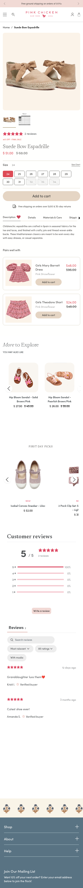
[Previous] (4, 3)
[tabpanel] (41, 680)
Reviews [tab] (17, 627)
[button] (41, 567)
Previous (8, 388)
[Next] (78, 3)
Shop (8, 827)
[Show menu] (5, 14)
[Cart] (79, 14)
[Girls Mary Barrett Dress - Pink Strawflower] (18, 273)
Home (6, 27)
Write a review (41, 610)
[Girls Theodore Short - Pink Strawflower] (18, 309)
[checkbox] (16, 657)
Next (74, 479)
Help (7, 851)
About (8, 839)
